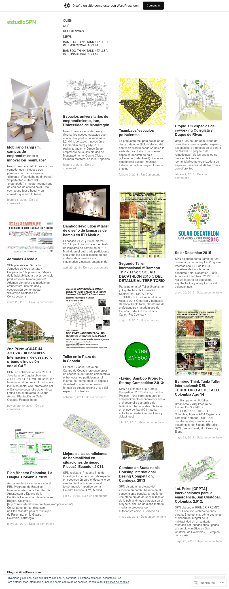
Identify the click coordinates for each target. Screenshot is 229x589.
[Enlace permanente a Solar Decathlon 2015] (198, 221)
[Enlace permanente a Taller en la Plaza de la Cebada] (86, 318)
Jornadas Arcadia (22, 258)
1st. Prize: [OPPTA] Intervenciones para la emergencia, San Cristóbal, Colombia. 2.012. (198, 495)
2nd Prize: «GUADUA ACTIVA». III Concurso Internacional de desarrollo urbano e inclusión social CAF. (30, 357)
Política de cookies (117, 582)
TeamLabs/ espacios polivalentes (136, 132)
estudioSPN (21, 21)
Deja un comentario (95, 267)
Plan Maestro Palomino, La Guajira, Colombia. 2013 (29, 474)
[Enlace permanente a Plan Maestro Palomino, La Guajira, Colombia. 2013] (30, 446)
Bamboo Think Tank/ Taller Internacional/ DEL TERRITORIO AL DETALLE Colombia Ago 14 (198, 388)
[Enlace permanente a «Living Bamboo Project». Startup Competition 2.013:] (142, 355)
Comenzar (153, 5)
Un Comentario (150, 174)
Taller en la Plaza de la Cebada (79, 358)
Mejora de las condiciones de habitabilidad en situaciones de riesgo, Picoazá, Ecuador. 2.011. (85, 460)
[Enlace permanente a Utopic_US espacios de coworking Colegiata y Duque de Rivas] (198, 99)
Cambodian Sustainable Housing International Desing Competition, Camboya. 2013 (139, 474)
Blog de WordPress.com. (24, 572)
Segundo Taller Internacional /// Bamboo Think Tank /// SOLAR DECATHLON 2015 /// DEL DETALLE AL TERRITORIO (142, 272)
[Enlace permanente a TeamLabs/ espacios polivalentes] (142, 101)
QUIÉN (67, 21)
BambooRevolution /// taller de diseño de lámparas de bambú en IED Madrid (86, 230)
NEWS (67, 37)
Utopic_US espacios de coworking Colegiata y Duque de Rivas (195, 130)
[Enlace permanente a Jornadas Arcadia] (30, 236)
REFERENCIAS (73, 31)
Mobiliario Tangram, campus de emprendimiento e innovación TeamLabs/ (26, 154)
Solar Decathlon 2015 (193, 252)
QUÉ (66, 26)
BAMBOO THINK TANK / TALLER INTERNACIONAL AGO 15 (85, 52)
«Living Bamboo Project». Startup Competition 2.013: (141, 380)
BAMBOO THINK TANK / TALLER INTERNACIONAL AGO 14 (85, 43)
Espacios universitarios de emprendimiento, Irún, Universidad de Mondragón (86, 120)
